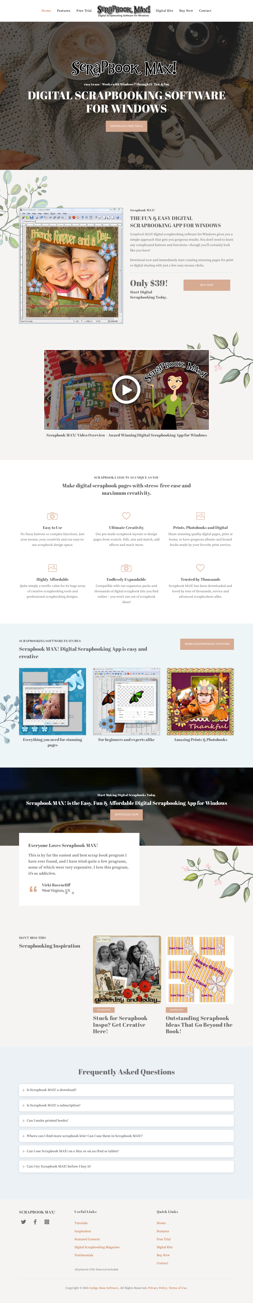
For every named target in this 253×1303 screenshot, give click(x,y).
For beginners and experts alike (126, 739)
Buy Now (186, 11)
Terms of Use (178, 1288)
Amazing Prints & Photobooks (200, 739)
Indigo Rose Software (104, 1288)
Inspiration (104, 1010)
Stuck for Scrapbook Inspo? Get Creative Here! (120, 1024)
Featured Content (87, 1239)
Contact (205, 11)
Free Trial (84, 11)
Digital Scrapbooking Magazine (97, 1247)
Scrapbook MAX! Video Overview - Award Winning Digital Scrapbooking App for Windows (126, 435)
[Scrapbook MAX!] (124, 11)
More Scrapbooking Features (207, 644)
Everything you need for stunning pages (52, 742)
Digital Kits (164, 11)
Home (46, 11)
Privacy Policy (157, 1288)
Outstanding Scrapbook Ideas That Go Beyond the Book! (199, 1024)
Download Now (127, 814)
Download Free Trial (126, 126)
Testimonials (83, 1255)
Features (64, 11)
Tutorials (81, 1223)
